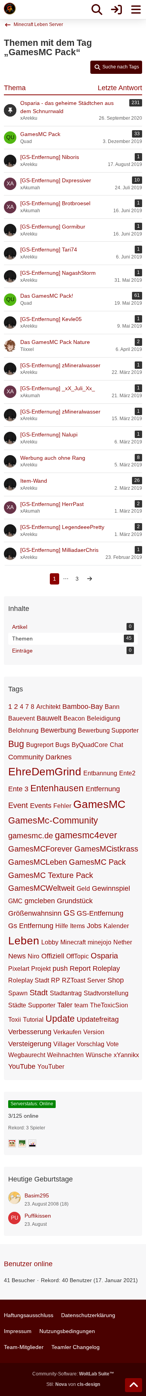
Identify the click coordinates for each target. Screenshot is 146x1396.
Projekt (41, 968)
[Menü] (136, 9)
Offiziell (52, 956)
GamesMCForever (40, 849)
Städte (17, 1005)
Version (93, 1032)
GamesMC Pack (97, 862)
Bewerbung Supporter (108, 730)
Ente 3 (18, 789)
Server (96, 980)
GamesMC (99, 804)
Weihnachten (65, 1055)
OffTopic (77, 956)
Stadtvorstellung (106, 993)
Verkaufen (67, 1032)
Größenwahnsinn (35, 913)
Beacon (74, 718)
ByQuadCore (90, 745)
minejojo (99, 942)
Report (80, 968)
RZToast (73, 980)
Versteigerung (29, 1044)
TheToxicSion (109, 1005)
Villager (64, 1044)
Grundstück (75, 901)
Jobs (94, 926)
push (60, 968)
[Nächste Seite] (90, 579)
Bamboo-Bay (82, 706)
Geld (83, 888)
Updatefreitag (98, 1019)
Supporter (41, 1005)
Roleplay (106, 968)
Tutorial (33, 1019)
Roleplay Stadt (28, 980)
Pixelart (18, 968)
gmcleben (40, 901)
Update (60, 1019)
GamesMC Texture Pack (50, 875)
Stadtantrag (66, 993)
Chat (116, 745)
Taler (64, 1005)
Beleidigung (103, 718)
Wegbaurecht (26, 1055)
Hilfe (61, 926)
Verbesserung (29, 1032)
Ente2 (127, 773)
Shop (115, 980)
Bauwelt (49, 718)
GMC (15, 901)
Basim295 (37, 1195)
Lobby (49, 942)
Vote (112, 1044)
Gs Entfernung (30, 926)
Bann (112, 706)
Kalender (116, 926)
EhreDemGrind (44, 772)
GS (69, 913)
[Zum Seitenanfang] (133, 1385)
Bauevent (21, 718)
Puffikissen (38, 1216)
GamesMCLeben (37, 862)
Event (18, 805)
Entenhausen (57, 788)
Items (77, 926)
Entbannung (100, 773)
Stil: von (73, 1384)
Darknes (59, 757)
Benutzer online (28, 1264)
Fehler (62, 806)
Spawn (18, 993)
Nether (122, 942)
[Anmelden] (116, 9)
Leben (23, 941)
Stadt (39, 992)
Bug (16, 744)
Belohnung (23, 730)
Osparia (104, 955)
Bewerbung (58, 730)
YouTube (21, 1066)
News (17, 956)
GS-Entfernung (100, 913)
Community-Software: (73, 1374)
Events (40, 806)
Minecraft (73, 942)
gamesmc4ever (86, 835)
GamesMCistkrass (106, 849)
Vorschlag (90, 1044)
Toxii (14, 1019)
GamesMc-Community (53, 820)
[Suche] (97, 9)
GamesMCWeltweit (41, 888)
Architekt (48, 706)
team (81, 1005)
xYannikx (126, 1055)
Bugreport (39, 745)
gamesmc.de (30, 835)
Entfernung (103, 789)
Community (26, 757)
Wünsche (99, 1055)
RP (55, 980)
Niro (33, 956)
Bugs (62, 745)
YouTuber (50, 1066)
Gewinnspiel (111, 888)
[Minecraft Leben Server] (9, 8)
